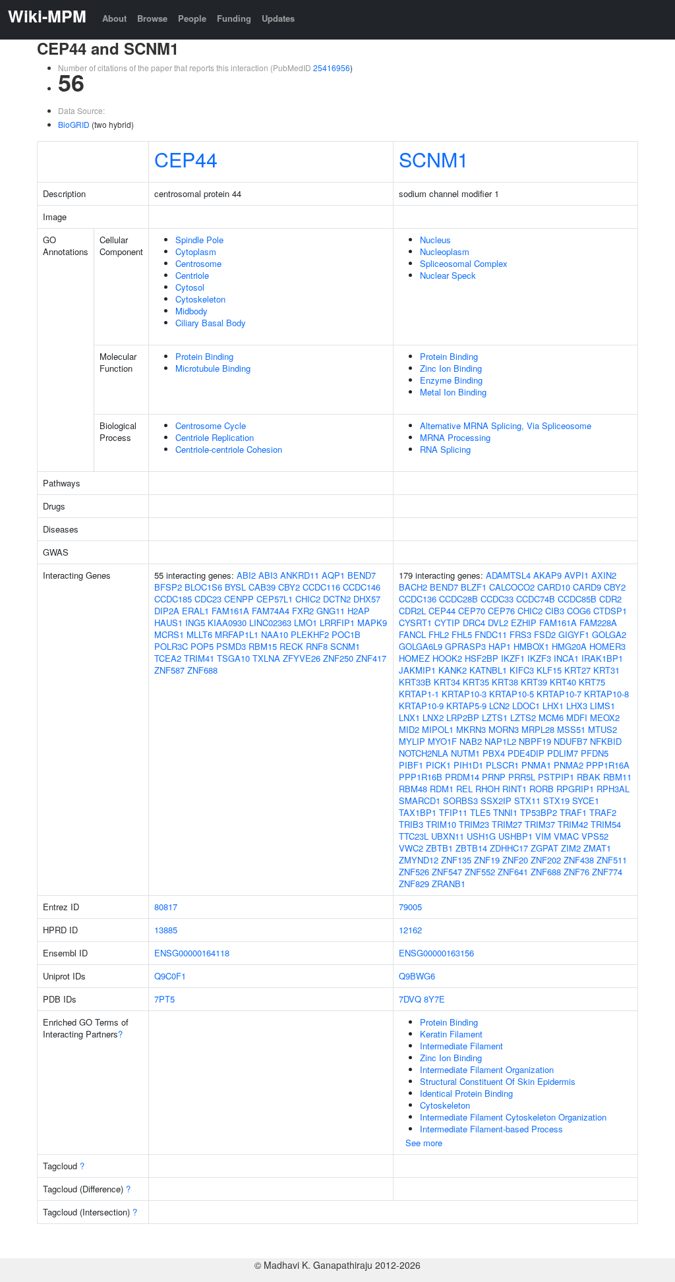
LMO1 (305, 622)
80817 (165, 906)
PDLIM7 (562, 753)
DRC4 (474, 622)
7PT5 (164, 999)
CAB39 (262, 587)
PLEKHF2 (310, 634)
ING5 (195, 622)
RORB (541, 788)
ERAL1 (195, 610)
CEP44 (186, 158)
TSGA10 (233, 658)
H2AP (358, 610)
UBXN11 (447, 836)
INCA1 (566, 658)
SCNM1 (434, 158)
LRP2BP (462, 717)
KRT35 (476, 682)
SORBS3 (460, 800)
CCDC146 (361, 587)
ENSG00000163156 (436, 953)
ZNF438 (579, 860)
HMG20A (569, 646)
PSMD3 (231, 646)
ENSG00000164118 (191, 953)
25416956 (331, 67)
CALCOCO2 (512, 587)
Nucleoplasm (444, 251)
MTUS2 (602, 729)
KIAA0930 (227, 622)
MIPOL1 (438, 729)
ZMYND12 (418, 860)
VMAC (566, 836)
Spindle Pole (199, 239)
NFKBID (606, 741)
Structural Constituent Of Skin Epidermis (497, 1081)
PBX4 (494, 753)
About (114, 18)
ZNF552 (480, 871)
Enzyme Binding (451, 380)
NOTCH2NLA (423, 753)
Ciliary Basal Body (210, 322)
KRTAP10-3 (464, 693)
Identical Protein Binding (466, 1093)
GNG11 (330, 610)
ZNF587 (169, 670)
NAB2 (470, 741)
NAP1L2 (500, 741)
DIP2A (166, 610)
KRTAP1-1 (419, 693)
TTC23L (413, 836)
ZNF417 (371, 658)
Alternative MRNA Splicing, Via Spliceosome (505, 425)
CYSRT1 (415, 622)
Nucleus (435, 239)
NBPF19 (535, 741)
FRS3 (520, 634)
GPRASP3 (465, 646)
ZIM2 (571, 848)
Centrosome (198, 263)
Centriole (192, 275)
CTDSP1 (610, 610)
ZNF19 (487, 860)
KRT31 (606, 670)
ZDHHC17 (509, 848)
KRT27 (577, 670)
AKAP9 (547, 575)
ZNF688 (202, 670)
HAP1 (499, 646)
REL (464, 788)
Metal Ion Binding (453, 392)
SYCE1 (585, 800)
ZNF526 (414, 871)
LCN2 (499, 705)
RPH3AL (613, 788)
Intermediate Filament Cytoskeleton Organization (513, 1117)
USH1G (481, 836)
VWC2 (411, 848)
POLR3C (171, 646)
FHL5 (462, 634)
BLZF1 (473, 587)
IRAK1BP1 (602, 658)
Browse (152, 18)
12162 (410, 929)
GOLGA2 (609, 634)
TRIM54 (606, 824)
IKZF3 (539, 658)
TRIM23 (474, 824)
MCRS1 (169, 634)
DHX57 (366, 599)
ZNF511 (612, 860)
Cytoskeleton (200, 299)
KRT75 (592, 682)
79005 (410, 906)
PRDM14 (462, 777)
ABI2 (246, 575)
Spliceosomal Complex (464, 263)
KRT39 (534, 682)
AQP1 (333, 575)
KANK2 (452, 670)
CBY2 (289, 587)
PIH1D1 (468, 765)
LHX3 (576, 705)
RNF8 (317, 646)
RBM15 (263, 646)
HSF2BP (481, 658)
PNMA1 (536, 765)
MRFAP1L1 (236, 634)
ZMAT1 (597, 848)
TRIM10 (441, 824)
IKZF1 (513, 658)
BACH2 (413, 587)
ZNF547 (447, 871)
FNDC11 (491, 634)
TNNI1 (505, 812)
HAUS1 (168, 622)
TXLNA (266, 658)
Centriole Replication (214, 437)
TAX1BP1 (417, 812)
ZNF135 (456, 860)
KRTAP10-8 (606, 693)
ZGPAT (544, 848)
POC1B (346, 634)
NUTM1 (465, 753)
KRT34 (447, 682)
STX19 (556, 800)
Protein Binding (204, 356)
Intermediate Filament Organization (487, 1069)
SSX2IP (496, 800)
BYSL (235, 587)
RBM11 (617, 777)
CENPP (239, 599)
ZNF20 (515, 860)
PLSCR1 (502, 765)
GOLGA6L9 (420, 646)
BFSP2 (168, 587)
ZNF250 (338, 658)
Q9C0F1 (170, 976)
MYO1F (442, 741)
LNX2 (433, 717)
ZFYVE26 (301, 658)
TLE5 (480, 812)
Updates (278, 18)
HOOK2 (447, 658)
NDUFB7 (570, 741)
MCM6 (551, 717)
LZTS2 (523, 717)
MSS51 (571, 729)
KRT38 (505, 682)
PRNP (494, 777)
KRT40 (563, 682)
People (192, 18)
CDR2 (610, 599)
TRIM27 (507, 824)
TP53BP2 (538, 812)
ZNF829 (414, 883)
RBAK (589, 777)
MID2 (409, 729)
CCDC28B (458, 599)
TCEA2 (167, 658)
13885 (165, 929)
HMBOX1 (531, 646)
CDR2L (412, 610)
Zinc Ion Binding (451, 368)
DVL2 (498, 622)
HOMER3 (607, 646)
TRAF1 (573, 812)
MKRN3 (471, 729)
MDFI (576, 717)
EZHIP (524, 622)
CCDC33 (497, 599)
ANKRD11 (299, 575)
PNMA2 (568, 765)
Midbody (191, 311)
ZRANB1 (448, 883)
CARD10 (553, 587)
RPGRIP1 (575, 788)
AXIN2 (603, 575)
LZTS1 (495, 717)
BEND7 (361, 575)
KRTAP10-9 (421, 705)
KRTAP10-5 (511, 693)
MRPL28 (537, 729)
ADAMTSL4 (508, 575)
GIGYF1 (573, 634)
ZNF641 (513, 871)
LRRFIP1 (337, 622)
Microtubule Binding (212, 368)
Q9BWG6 (417, 976)
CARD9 (587, 587)
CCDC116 (321, 587)
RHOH (487, 788)
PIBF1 (411, 765)
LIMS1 (602, 705)
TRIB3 (411, 824)
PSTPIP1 (556, 777)
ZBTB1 (439, 848)
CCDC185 (173, 599)
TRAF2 (602, 812)
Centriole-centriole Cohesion (228, 449)
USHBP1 (515, 836)
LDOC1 (526, 705)
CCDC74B (535, 599)
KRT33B (415, 682)
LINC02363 (270, 622)
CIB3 (554, 610)
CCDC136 (417, 599)
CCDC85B (577, 599)
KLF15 (549, 670)
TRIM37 (540, 824)
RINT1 (514, 788)
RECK (291, 646)
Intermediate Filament (461, 1045)
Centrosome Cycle (210, 425)
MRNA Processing (455, 437)
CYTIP (447, 622)
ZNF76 (576, 871)
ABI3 (268, 575)
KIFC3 (522, 670)
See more (423, 1142)
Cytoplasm (195, 251)
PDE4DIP (526, 753)
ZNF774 (607, 871)
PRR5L (521, 777)
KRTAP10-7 (559, 693)
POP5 (202, 646)
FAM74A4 (270, 610)
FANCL (412, 634)
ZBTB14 (471, 848)
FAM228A (598, 622)
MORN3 (503, 729)
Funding (234, 18)
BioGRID (74, 124)
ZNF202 (546, 860)
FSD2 (545, 634)
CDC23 (207, 599)
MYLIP (412, 741)
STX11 (527, 800)
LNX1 (409, 717)
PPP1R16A (608, 765)
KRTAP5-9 (466, 705)
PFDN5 (594, 753)
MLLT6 (199, 634)
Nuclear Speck (448, 275)
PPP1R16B (420, 777)
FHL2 (438, 634)
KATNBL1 (488, 670)
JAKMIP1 (417, 670)
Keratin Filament (451, 1034)
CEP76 (501, 610)
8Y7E (434, 999)
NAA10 (274, 634)
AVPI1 (576, 575)
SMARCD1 (419, 800)
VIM (543, 836)
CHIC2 (307, 599)
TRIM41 (199, 658)
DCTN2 (337, 599)
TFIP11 (453, 812)
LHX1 (553, 705)
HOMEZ (414, 658)
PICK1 (438, 765)
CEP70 (471, 610)
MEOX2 (605, 717)
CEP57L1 (274, 599)
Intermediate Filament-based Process (491, 1128)
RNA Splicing (445, 449)
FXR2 (303, 610)
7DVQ (410, 999)
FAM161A (230, 610)
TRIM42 (573, 824)
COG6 (579, 610)
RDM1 (442, 788)
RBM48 (413, 788)
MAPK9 (372, 622)
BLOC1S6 (203, 587)
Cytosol (189, 287)
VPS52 (594, 836)
